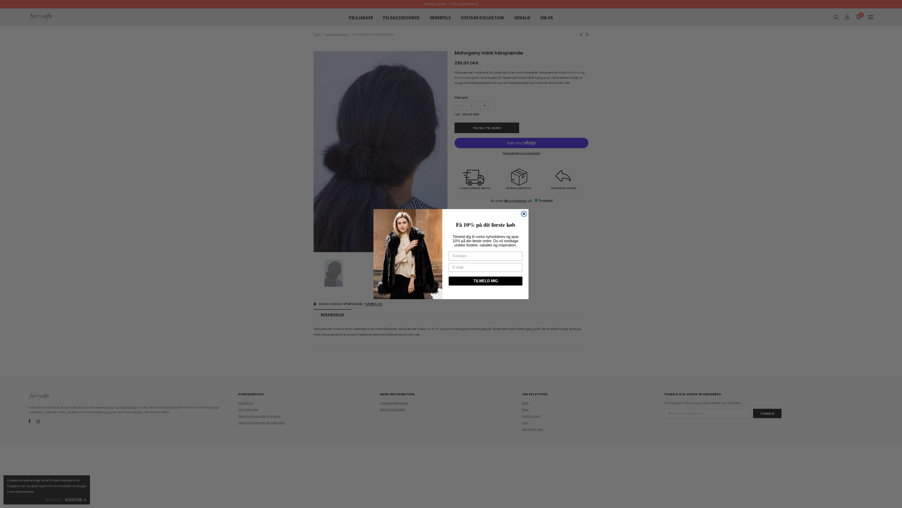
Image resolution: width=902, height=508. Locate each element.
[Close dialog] (524, 214)
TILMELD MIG (486, 281)
